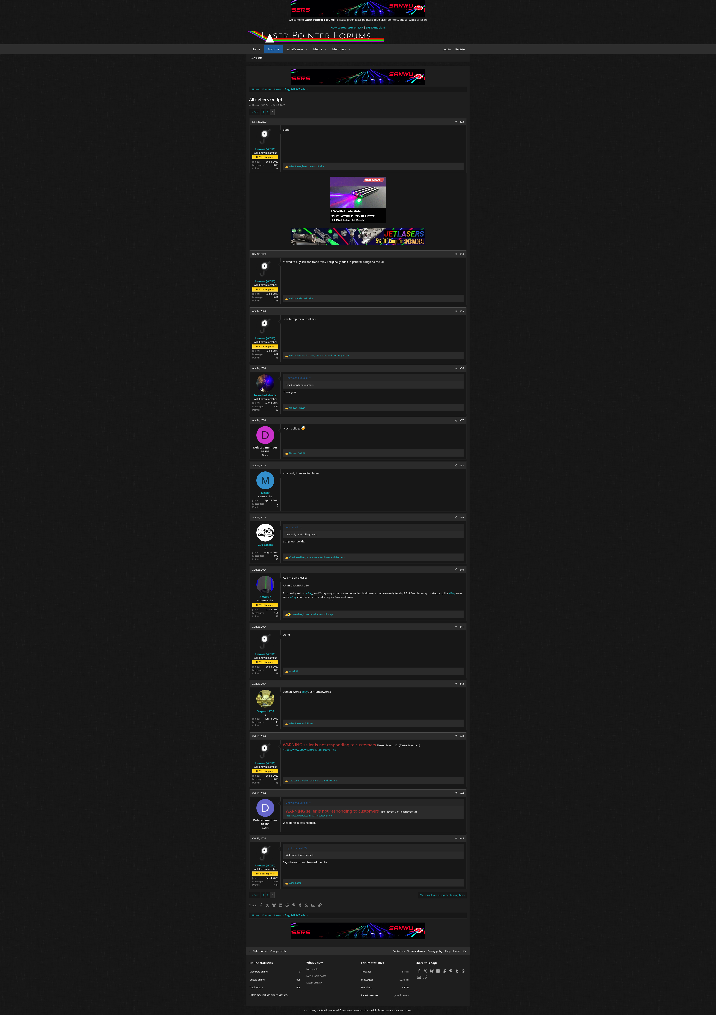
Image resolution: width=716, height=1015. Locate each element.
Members (339, 49)
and (301, 298)
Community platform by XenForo (335, 1010)
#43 (462, 736)
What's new (295, 49)
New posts (256, 57)
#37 (462, 420)
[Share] (455, 121)
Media (317, 49)
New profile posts (316, 976)
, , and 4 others (317, 557)
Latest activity (314, 982)
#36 (462, 368)
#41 (462, 626)
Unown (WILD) (260, 105)
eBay (309, 593)
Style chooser (260, 951)
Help (447, 951)
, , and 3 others (313, 780)
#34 (462, 254)
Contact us (399, 951)
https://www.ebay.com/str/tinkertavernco (309, 749)
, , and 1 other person (319, 355)
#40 (462, 569)
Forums (273, 49)
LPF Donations (376, 27)
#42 (462, 683)
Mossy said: (292, 527)
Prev (256, 112)
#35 (462, 311)
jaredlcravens (402, 995)
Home (256, 49)
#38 (462, 465)
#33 (462, 121)
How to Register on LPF (347, 27)
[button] (307, 49)
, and (307, 166)
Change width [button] (278, 951)
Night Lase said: (294, 848)
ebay (305, 691)
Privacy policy (435, 951)
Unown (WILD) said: (296, 378)
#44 (462, 793)
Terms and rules (416, 951)
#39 (462, 517)
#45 (462, 838)
